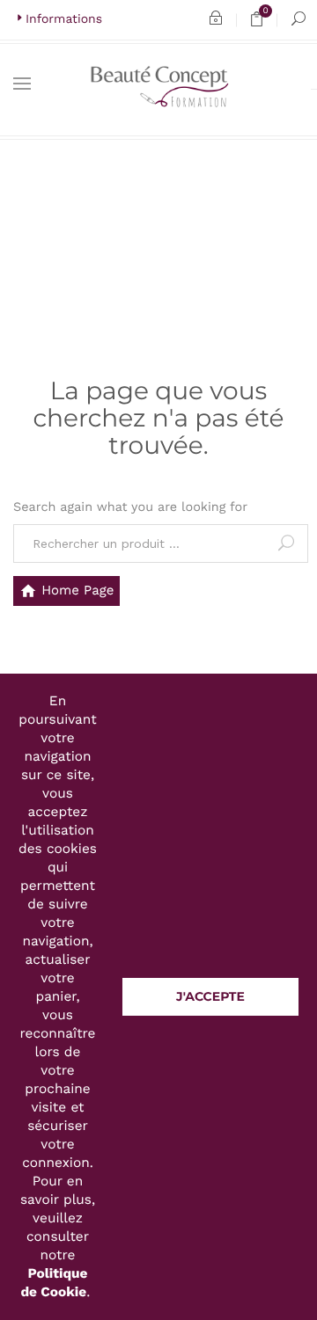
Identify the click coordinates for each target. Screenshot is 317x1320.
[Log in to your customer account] (215, 20)
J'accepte (210, 996)
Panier (262, 23)
